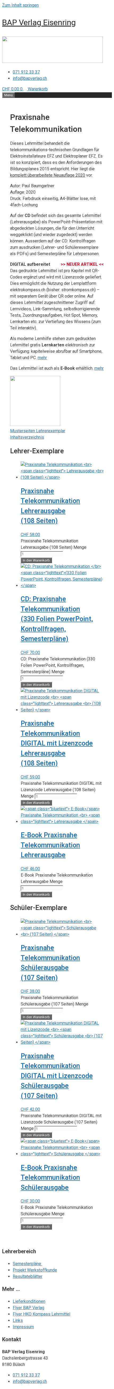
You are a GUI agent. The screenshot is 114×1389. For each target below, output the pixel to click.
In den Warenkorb (36, 560)
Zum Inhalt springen (20, 5)
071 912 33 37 (26, 72)
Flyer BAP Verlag (28, 1307)
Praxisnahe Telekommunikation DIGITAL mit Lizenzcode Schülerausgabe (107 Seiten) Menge (61, 1122)
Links (18, 1320)
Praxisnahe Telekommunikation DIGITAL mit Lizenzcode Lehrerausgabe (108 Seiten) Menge (61, 790)
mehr (42, 357)
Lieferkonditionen (29, 1301)
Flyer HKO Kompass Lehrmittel (41, 1314)
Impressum (23, 1326)
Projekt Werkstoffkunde (35, 1270)
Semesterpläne (27, 1263)
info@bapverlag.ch (30, 78)
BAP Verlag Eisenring (39, 22)
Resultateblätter (27, 1276)
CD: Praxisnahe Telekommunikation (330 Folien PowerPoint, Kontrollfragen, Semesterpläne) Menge (58, 665)
